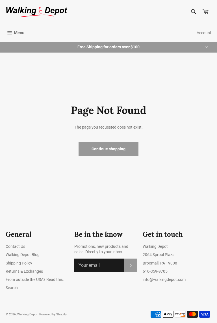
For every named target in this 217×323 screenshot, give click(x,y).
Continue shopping (108, 149)
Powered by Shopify (53, 314)
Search (12, 287)
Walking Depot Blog (23, 254)
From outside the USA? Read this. (35, 279)
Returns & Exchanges (24, 271)
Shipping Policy (19, 263)
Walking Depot (27, 314)
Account (204, 33)
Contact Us (15, 246)
